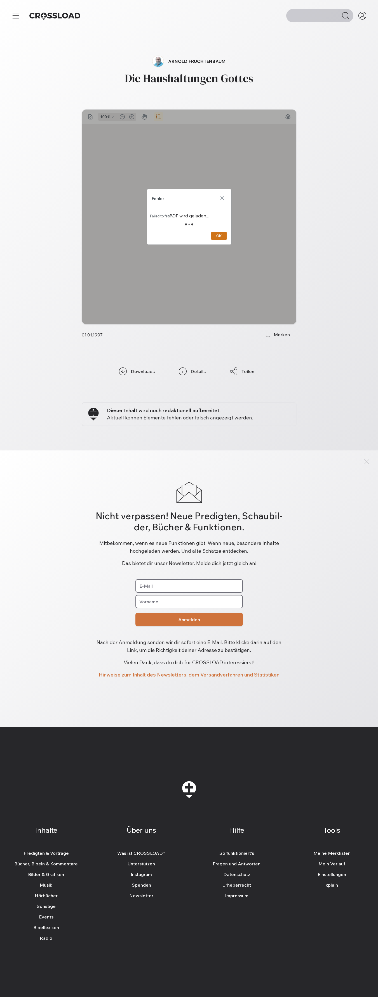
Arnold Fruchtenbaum (197, 61)
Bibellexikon (46, 927)
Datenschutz (236, 874)
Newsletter (141, 895)
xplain (332, 885)
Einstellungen (332, 874)
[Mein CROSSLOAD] (362, 15)
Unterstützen (141, 864)
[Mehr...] (15, 15)
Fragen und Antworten (236, 864)
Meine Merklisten (332, 853)
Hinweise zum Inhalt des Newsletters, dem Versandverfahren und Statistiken (189, 674)
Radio (46, 938)
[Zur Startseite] (55, 15)
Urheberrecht (236, 885)
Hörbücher (46, 895)
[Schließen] (367, 461)
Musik (46, 885)
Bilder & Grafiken (46, 874)
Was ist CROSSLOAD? (141, 853)
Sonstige (46, 906)
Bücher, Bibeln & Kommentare (46, 864)
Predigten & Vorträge (46, 853)
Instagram (141, 874)
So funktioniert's (236, 853)
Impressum (236, 895)
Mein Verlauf (331, 864)
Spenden (141, 885)
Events (46, 917)
